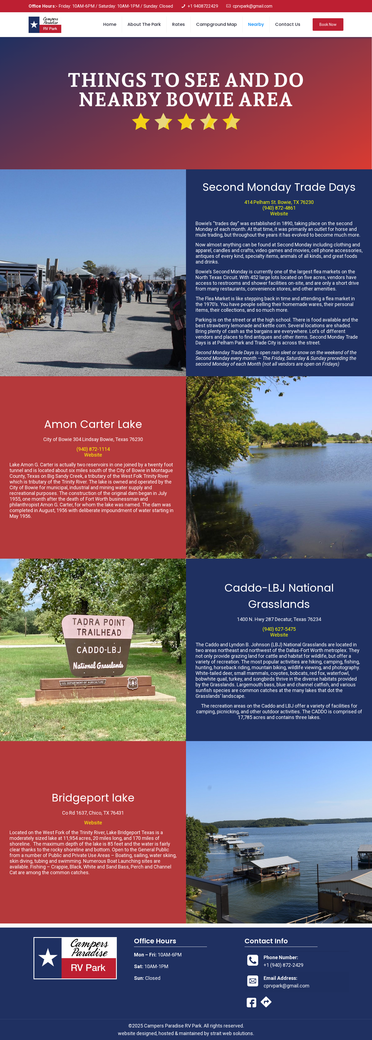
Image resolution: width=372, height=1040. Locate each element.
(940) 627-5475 (279, 629)
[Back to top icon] (346, 1029)
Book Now (328, 24)
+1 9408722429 (203, 6)
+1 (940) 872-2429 (283, 965)
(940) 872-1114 (93, 449)
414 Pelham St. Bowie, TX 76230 (279, 202)
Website (279, 213)
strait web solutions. (232, 1033)
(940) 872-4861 (279, 208)
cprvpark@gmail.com (252, 6)
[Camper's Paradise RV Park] (45, 24)
